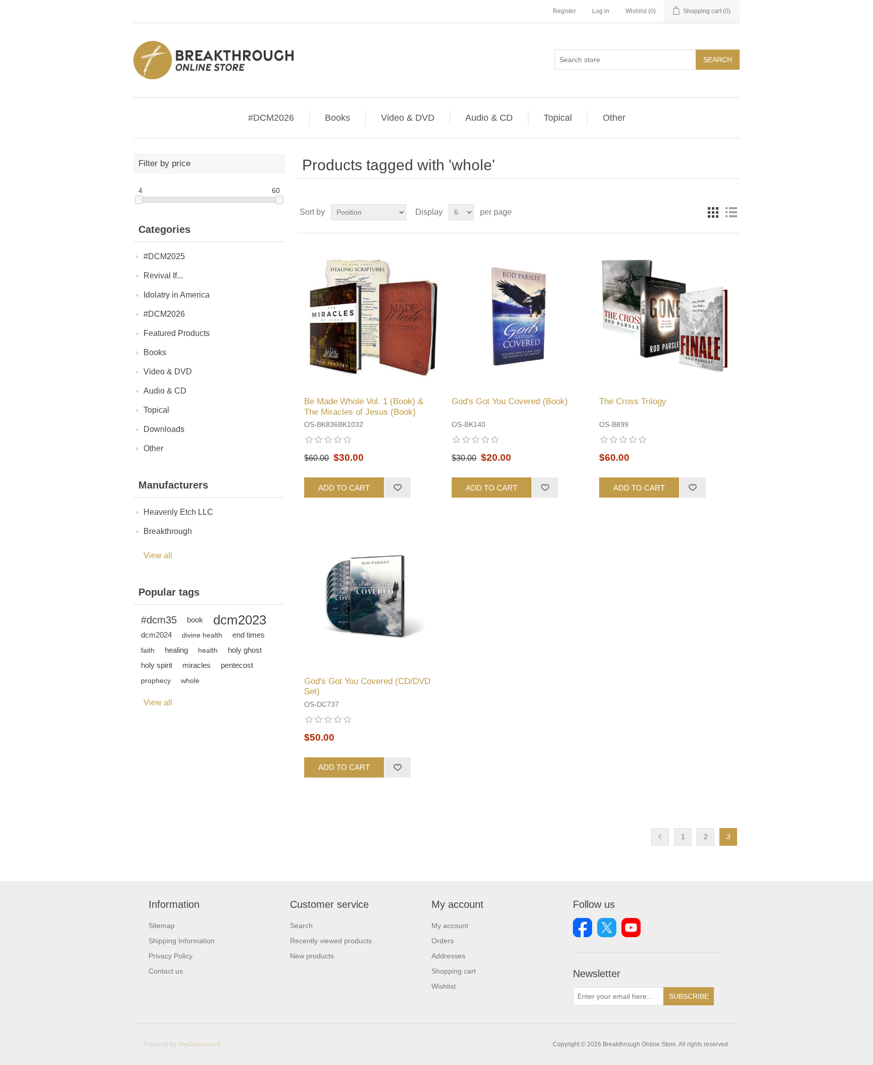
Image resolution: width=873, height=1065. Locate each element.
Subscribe (689, 996)
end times (248, 635)
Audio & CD (489, 118)
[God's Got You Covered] (518, 315)
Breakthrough (167, 531)
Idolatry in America (176, 295)
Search (717, 60)
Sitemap (162, 926)
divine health (202, 635)
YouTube (631, 927)
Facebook (582, 927)
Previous (660, 837)
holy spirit (156, 665)
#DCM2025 (164, 256)
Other (614, 118)
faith (148, 650)
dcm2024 (156, 635)
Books (337, 118)
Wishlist (443, 986)
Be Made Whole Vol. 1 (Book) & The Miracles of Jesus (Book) (363, 406)
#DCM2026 (271, 118)
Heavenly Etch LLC (178, 512)
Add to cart (344, 487)
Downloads (163, 429)
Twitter (606, 927)
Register (564, 11)
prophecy (156, 680)
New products (312, 956)
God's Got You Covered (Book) (510, 401)
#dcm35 (159, 619)
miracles (196, 665)
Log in (600, 11)
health (208, 650)
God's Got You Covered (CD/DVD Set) (367, 686)
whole (190, 680)
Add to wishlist (397, 487)
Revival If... (163, 275)
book (195, 619)
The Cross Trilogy (632, 401)
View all (157, 555)
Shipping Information (182, 941)
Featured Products (176, 333)
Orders (442, 941)
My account (449, 926)
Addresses (448, 956)
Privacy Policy (170, 956)
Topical (558, 118)
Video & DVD (407, 118)
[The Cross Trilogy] (665, 315)
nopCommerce (199, 1044)
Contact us (166, 971)
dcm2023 (239, 620)
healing (176, 650)
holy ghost (245, 650)
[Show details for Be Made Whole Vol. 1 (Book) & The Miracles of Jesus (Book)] (370, 315)
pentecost (237, 665)
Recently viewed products (331, 941)
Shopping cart (453, 971)
